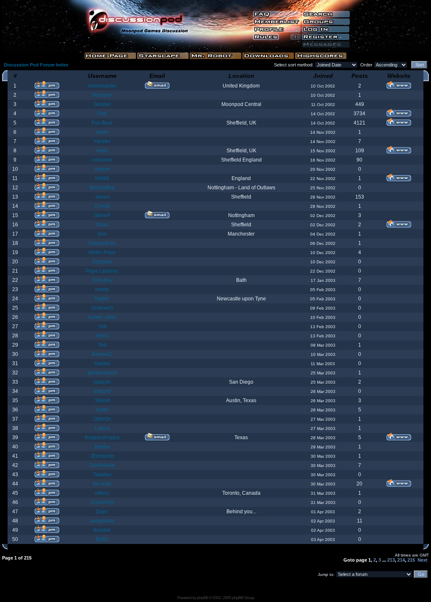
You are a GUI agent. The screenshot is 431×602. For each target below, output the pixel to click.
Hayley (102, 363)
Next (423, 559)
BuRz (102, 539)
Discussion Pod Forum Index (36, 64)
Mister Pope (102, 252)
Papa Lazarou (102, 271)
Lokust (102, 428)
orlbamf (102, 391)
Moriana (102, 95)
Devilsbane (102, 465)
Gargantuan (102, 243)
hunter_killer (102, 317)
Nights (102, 299)
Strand (102, 400)
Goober (102, 104)
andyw (102, 169)
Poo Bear (102, 123)
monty (102, 289)
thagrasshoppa (102, 437)
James (102, 197)
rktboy (102, 493)
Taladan (102, 474)
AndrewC (102, 354)
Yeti (102, 326)
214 (401, 559)
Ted (102, 345)
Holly (102, 151)
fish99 (102, 178)
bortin (102, 410)
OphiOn (102, 419)
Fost (102, 114)
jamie (102, 132)
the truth (102, 484)
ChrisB (102, 206)
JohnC (102, 336)
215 (411, 559)
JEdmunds (102, 456)
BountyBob (102, 188)
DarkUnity (102, 502)
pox (102, 234)
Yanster (102, 141)
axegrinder (102, 521)
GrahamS (102, 308)
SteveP (102, 215)
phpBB (202, 597)
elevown (102, 160)
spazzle (102, 382)
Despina (102, 262)
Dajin (102, 511)
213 (391, 559)
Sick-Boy (102, 280)
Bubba (102, 447)
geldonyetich (102, 373)
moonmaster (102, 86)
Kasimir (102, 530)
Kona (102, 225)
